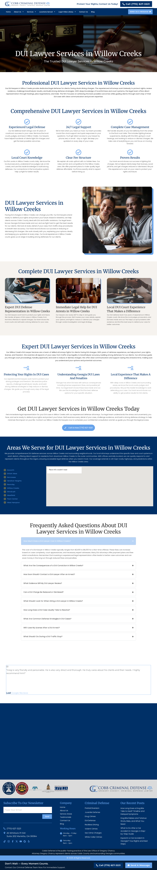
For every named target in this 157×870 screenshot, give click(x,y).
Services (30, 12)
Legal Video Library (66, 12)
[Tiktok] (4, 841)
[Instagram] (8, 841)
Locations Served (46, 12)
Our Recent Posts (132, 803)
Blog (93, 12)
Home (8, 12)
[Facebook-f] (12, 841)
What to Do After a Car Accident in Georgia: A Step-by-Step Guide (133, 831)
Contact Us (83, 12)
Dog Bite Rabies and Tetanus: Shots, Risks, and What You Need (134, 821)
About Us (17, 12)
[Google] (25, 841)
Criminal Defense (97, 803)
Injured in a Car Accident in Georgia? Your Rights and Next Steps (134, 841)
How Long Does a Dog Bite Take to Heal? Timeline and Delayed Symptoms (132, 811)
